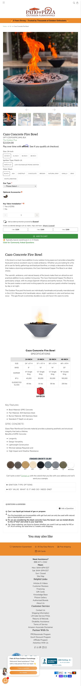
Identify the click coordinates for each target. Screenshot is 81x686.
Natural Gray (53, 174)
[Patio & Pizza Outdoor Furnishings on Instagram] (43, 648)
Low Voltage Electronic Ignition (27, 165)
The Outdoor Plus (10, 140)
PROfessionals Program (41, 634)
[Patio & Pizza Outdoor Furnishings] (40, 12)
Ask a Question (67, 508)
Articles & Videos (40, 583)
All (10, 26)
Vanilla (64, 174)
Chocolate (32, 174)
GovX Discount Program (40, 637)
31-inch (16, 156)
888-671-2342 (40, 562)
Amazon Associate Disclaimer (40, 627)
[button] (5, 681)
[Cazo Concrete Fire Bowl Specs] (40, 398)
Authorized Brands (40, 600)
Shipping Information (40, 613)
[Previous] (27, 109)
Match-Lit (7, 165)
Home (5, 26)
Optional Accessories (11, 192)
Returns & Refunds (40, 618)
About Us (40, 603)
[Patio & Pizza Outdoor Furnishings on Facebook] (35, 648)
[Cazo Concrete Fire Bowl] (40, 69)
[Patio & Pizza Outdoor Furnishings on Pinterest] (40, 648)
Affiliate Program (40, 640)
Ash (13, 174)
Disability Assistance (40, 621)
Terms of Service (40, 624)
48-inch (33, 156)
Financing (41, 589)
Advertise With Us (40, 643)
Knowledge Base (41, 594)
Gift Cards (40, 592)
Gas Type (7, 183)
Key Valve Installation (12, 204)
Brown (42, 174)
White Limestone (10, 179)
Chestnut (21, 174)
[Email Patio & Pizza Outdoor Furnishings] (46, 648)
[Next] (53, 109)
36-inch (24, 156)
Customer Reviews (40, 586)
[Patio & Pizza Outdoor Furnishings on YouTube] (37, 648)
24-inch (7, 156)
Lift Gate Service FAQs (40, 616)
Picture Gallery (40, 597)
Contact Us (40, 610)
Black (6, 174)
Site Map (40, 576)
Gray (72, 174)
